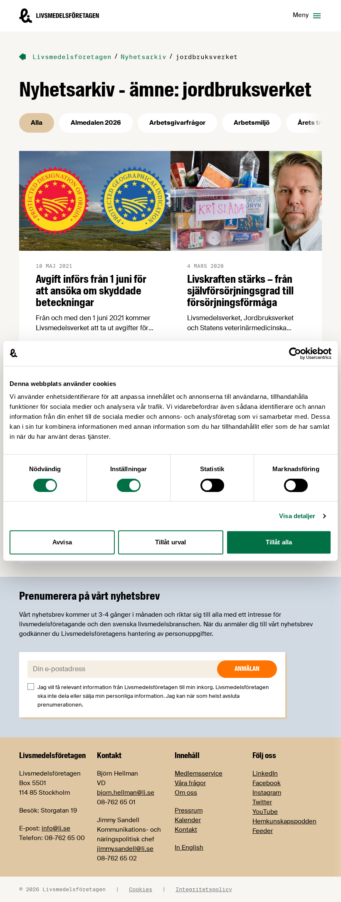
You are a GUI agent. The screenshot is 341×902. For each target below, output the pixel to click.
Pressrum (189, 810)
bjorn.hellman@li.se (125, 792)
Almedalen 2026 (96, 123)
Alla (36, 123)
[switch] (129, 485)
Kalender (188, 820)
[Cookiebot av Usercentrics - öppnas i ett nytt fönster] (295, 353)
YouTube (265, 812)
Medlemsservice (198, 773)
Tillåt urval (170, 542)
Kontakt (186, 829)
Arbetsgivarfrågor (177, 123)
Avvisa (62, 542)
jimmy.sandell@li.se (125, 849)
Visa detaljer (297, 515)
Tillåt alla (279, 542)
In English (189, 847)
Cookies (140, 889)
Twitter (262, 802)
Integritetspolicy (203, 889)
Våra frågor (190, 783)
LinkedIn (265, 773)
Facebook (266, 783)
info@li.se (56, 828)
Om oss (186, 792)
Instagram (266, 792)
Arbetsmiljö (251, 123)
